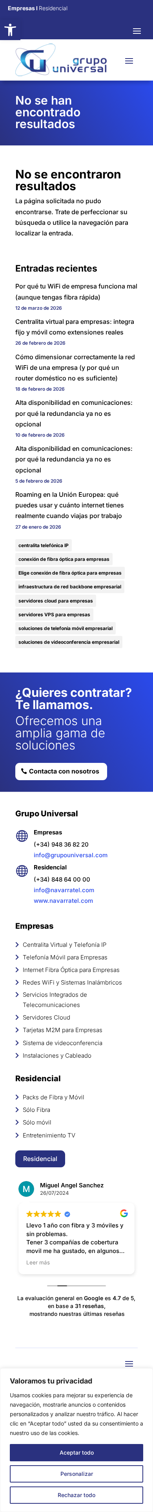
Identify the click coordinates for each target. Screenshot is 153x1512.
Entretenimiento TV (49, 1135)
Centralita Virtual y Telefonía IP (64, 944)
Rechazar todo (76, 1495)
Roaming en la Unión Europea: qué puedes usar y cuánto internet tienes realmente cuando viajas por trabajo (69, 505)
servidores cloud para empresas (55, 601)
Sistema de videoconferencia (62, 1043)
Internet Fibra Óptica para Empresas (71, 970)
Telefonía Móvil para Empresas (65, 957)
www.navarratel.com (63, 900)
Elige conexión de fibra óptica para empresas (70, 573)
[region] (76, 1440)
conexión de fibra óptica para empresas (63, 559)
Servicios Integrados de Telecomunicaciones (55, 1000)
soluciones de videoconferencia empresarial (68, 642)
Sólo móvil (37, 1122)
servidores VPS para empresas (54, 614)
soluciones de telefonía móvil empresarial (65, 628)
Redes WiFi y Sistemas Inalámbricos (72, 982)
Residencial (40, 1159)
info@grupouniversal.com (70, 855)
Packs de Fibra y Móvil (53, 1097)
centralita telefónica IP (43, 545)
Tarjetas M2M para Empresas (62, 1030)
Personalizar (76, 1473)
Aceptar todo (77, 1452)
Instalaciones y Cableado (57, 1055)
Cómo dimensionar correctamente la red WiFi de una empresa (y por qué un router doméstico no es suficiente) (75, 367)
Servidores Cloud (46, 1017)
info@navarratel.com (64, 890)
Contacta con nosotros (64, 771)
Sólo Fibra (36, 1109)
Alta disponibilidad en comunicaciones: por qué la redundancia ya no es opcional (74, 413)
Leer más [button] (38, 1262)
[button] (10, 30)
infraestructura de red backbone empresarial (69, 587)
